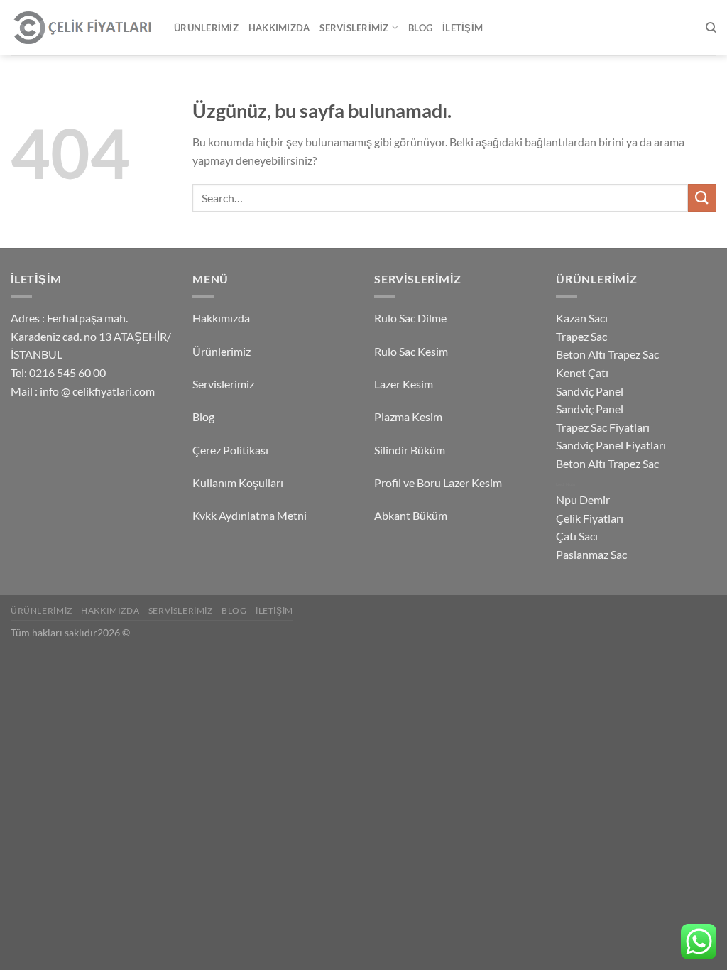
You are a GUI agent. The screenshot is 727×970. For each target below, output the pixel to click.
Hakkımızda (279, 27)
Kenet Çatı (582, 372)
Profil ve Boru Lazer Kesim (438, 482)
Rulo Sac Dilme (410, 318)
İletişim (462, 27)
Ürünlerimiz (206, 27)
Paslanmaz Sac (591, 554)
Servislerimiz (353, 27)
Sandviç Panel (589, 391)
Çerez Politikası (230, 450)
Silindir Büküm (409, 450)
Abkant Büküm (410, 515)
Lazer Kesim (403, 384)
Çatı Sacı (577, 536)
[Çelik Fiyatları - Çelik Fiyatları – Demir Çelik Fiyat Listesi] (82, 28)
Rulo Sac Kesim (411, 351)
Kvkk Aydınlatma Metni (249, 515)
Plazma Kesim (408, 416)
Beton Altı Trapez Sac (607, 354)
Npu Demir (583, 499)
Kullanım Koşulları (237, 482)
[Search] (711, 27)
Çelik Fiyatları (589, 518)
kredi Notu (565, 483)
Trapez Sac (581, 336)
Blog (420, 27)
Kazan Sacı (582, 318)
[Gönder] (702, 198)
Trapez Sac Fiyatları (603, 427)
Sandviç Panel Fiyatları (611, 445)
